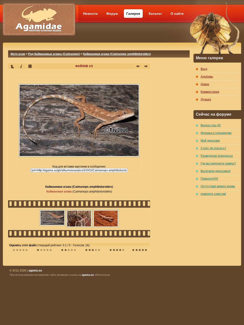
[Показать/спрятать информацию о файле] (21, 66)
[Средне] (68, 250)
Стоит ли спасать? (213, 148)
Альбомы (207, 76)
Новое (205, 84)
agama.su (88, 274)
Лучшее (206, 99)
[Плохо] (44, 250)
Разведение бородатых (217, 156)
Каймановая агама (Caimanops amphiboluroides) (117, 54)
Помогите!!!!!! (209, 178)
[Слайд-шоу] (30, 66)
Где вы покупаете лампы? (218, 163)
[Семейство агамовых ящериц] (39, 14)
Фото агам (17, 54)
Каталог (155, 13)
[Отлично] (117, 250)
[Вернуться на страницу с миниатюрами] (12, 66)
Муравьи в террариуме (216, 133)
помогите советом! (213, 194)
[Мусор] (20, 250)
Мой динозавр (210, 140)
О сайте (177, 13)
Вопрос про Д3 (211, 125)
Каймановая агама (59, 191)
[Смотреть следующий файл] (146, 66)
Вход (204, 69)
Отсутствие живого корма (218, 186)
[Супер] (139, 250)
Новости (90, 13)
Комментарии (210, 92)
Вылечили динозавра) (216, 171)
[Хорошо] (92, 250)
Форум (112, 13)
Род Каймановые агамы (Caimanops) (54, 54)
